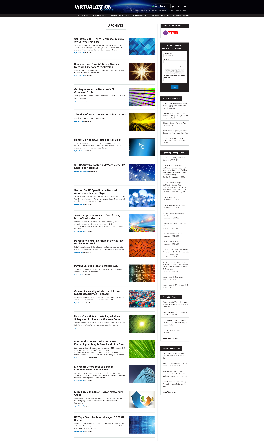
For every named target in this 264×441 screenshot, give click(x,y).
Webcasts (143, 10)
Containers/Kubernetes (99, 15)
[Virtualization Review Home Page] (94, 8)
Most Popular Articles (171, 99)
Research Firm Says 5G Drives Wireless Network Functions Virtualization (97, 65)
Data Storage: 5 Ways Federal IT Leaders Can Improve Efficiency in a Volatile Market (175, 322)
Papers (136, 10)
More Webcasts (169, 392)
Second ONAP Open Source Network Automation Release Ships (95, 192)
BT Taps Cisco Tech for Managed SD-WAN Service (99, 419)
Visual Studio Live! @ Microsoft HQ (175, 285)
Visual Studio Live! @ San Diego (174, 158)
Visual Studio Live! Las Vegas (173, 277)
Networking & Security (140, 15)
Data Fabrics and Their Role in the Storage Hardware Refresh (99, 242)
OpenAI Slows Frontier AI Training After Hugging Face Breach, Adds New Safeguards (175, 105)
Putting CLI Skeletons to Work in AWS (96, 265)
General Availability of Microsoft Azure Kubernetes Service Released (97, 292)
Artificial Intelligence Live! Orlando (174, 205)
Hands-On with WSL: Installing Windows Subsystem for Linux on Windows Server (97, 318)
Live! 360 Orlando (169, 197)
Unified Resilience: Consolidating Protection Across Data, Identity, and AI (174, 384)
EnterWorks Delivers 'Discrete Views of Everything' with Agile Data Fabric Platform (99, 343)
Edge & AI (85, 15)
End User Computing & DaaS (120, 15)
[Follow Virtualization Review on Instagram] (182, 7)
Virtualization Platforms (160, 15)
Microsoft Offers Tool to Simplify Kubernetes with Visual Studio (93, 368)
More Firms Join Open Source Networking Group (98, 393)
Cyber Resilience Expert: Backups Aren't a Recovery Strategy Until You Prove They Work (175, 115)
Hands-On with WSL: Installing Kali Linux (97, 139)
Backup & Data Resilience (181, 15)
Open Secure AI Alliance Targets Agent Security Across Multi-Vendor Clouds (175, 140)
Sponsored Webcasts (171, 348)
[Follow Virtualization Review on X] (176, 7)
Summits (178, 10)
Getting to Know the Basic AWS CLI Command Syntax (94, 91)
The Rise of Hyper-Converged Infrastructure (100, 114)
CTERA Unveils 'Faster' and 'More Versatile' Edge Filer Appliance (99, 166)
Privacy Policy (177, 66)
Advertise (162, 10)
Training (171, 10)
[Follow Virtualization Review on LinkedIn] (173, 7)
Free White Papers (170, 297)
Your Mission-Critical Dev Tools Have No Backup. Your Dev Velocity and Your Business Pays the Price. (175, 374)
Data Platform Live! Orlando (172, 234)
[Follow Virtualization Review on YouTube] (185, 7)
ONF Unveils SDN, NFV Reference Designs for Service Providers (99, 40)
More (184, 10)
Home (130, 10)
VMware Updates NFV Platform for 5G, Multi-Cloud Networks (97, 217)
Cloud (77, 15)
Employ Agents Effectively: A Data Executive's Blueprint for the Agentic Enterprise (175, 304)
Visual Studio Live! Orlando (172, 242)
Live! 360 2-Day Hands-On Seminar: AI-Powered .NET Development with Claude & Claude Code (176, 252)
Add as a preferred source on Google (161, 5)
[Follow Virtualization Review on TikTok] (179, 7)
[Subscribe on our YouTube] (169, 34)
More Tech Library (170, 338)
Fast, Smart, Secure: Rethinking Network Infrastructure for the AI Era (174, 355)
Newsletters (153, 10)
